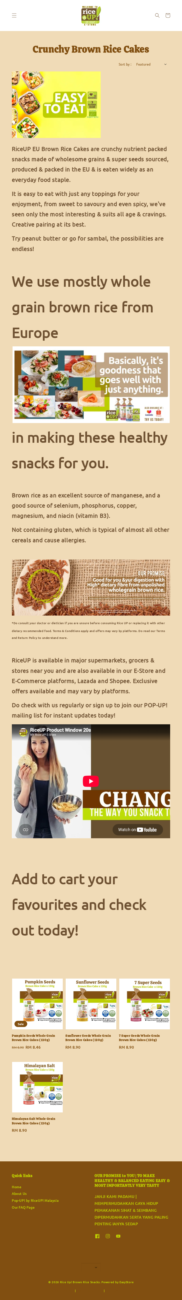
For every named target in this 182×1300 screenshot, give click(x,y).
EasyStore (126, 1282)
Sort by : (125, 64)
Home (16, 1187)
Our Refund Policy (119, 1290)
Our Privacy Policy (90, 1290)
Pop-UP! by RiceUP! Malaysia (35, 1200)
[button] (14, 15)
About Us (19, 1193)
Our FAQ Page (23, 1207)
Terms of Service (62, 1290)
